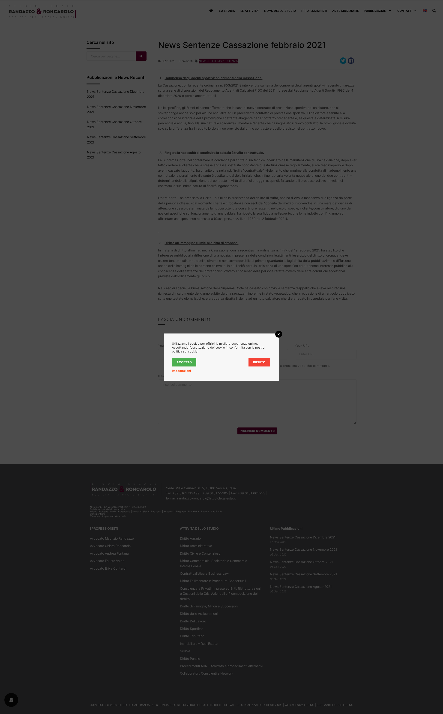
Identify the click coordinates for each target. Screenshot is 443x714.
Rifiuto (259, 362)
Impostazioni (181, 370)
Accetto (184, 362)
